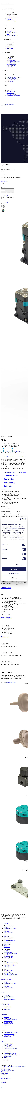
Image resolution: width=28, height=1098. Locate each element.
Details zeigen (19, 564)
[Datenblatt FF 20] (2, 651)
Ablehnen (14, 577)
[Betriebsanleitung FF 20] (2, 660)
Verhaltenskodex (7, 1056)
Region (2, 165)
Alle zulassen (14, 569)
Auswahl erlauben (14, 573)
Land (2, 171)
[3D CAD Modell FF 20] (2, 669)
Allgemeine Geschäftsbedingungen (12, 1054)
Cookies (5, 1057)
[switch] (24, 549)
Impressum (6, 1052)
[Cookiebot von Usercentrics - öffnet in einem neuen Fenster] (20, 519)
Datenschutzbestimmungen (10, 1053)
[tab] (15, 476)
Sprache (2, 183)
